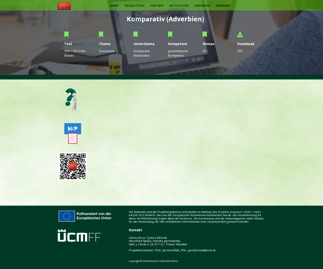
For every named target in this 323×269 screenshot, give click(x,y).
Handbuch (202, 5)
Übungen (223, 5)
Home (114, 5)
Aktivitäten (179, 5)
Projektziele (135, 5)
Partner (157, 5)
